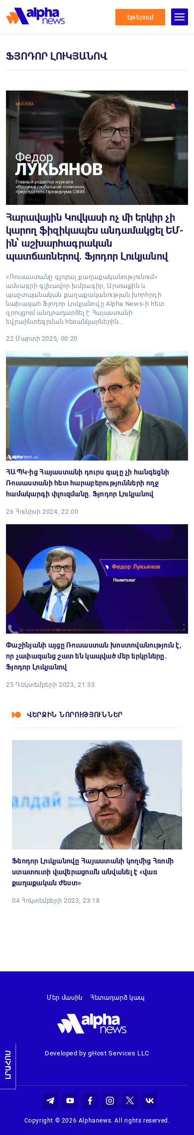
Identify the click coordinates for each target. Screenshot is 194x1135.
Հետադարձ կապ (117, 997)
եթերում (140, 17)
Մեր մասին (65, 997)
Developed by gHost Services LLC (97, 1053)
